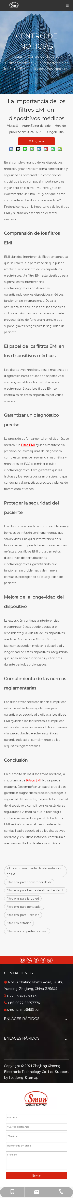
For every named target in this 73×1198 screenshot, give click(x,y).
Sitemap (31, 1078)
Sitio (61, 132)
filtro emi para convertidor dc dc (29, 882)
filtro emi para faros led (23, 898)
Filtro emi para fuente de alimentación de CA (34, 871)
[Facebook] (22, 960)
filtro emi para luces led (23, 915)
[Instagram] (50, 960)
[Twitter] (42, 960)
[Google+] (29, 960)
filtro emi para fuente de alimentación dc (35, 890)
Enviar (36, 1175)
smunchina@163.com (24, 1010)
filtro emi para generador (24, 907)
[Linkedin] (36, 960)
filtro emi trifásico (19, 923)
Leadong (16, 1078)
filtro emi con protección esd (27, 931)
